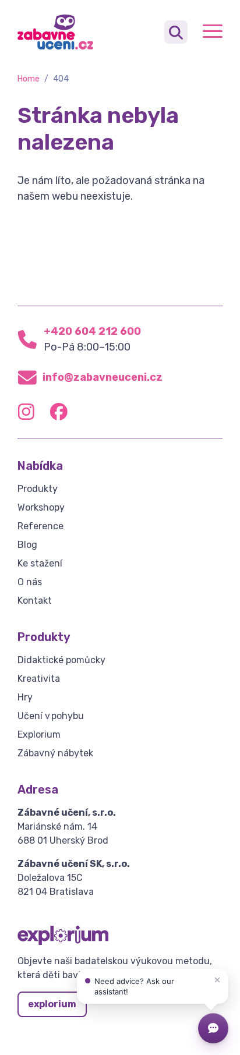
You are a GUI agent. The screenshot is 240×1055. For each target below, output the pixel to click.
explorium (52, 1004)
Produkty (37, 488)
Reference (40, 526)
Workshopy (41, 507)
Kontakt (34, 600)
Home (28, 79)
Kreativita (38, 678)
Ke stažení (39, 563)
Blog (27, 544)
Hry (25, 697)
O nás (29, 581)
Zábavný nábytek (55, 753)
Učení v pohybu (50, 715)
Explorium (39, 734)
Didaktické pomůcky (61, 659)
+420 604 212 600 (92, 331)
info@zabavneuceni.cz (103, 377)
